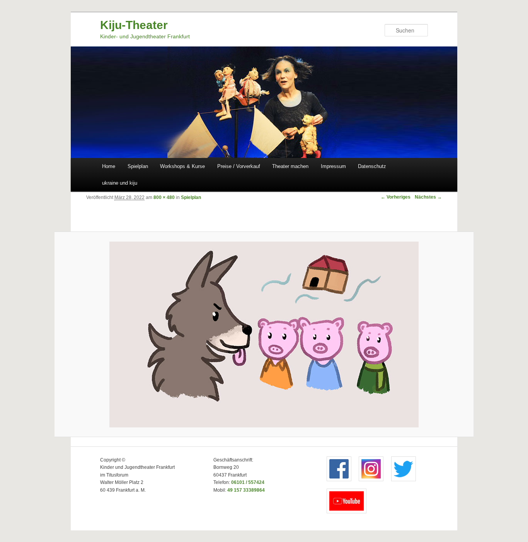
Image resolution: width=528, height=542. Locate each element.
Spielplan (138, 166)
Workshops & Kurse (182, 166)
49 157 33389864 (246, 490)
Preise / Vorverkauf (238, 166)
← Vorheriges (395, 197)
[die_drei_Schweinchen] (264, 334)
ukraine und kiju (119, 183)
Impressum (333, 166)
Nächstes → (428, 197)
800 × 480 (164, 197)
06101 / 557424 (247, 482)
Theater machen (290, 166)
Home (108, 166)
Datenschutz (372, 166)
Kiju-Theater (134, 25)
